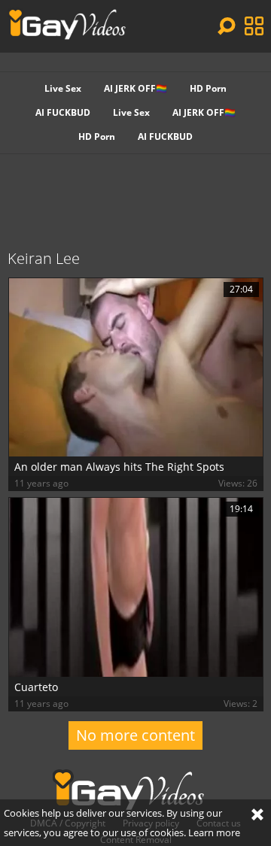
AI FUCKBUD (62, 112)
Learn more (214, 832)
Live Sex (62, 88)
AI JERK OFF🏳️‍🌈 (135, 88)
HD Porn (208, 88)
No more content (135, 735)
